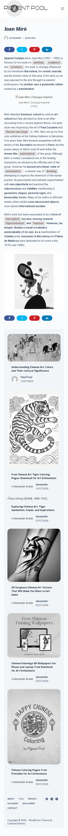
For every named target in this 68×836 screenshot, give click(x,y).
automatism (27, 153)
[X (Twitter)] (52, 799)
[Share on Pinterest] (34, 49)
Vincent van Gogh (17, 131)
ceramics (16, 67)
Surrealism (12, 219)
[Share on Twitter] (22, 49)
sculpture (54, 62)
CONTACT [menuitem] (12, 808)
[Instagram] (56, 799)
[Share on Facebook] (9, 49)
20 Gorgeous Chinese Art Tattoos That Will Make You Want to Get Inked (31, 591)
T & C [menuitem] (21, 799)
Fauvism (38, 223)
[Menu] (62, 8)
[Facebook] (47, 799)
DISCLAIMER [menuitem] (28, 803)
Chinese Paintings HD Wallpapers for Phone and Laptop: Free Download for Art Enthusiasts (33, 667)
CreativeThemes (16, 823)
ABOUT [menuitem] (10, 799)
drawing (51, 171)
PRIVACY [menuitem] (32, 799)
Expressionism (15, 223)
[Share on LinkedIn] (47, 49)
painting (39, 62)
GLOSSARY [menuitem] (12, 803)
